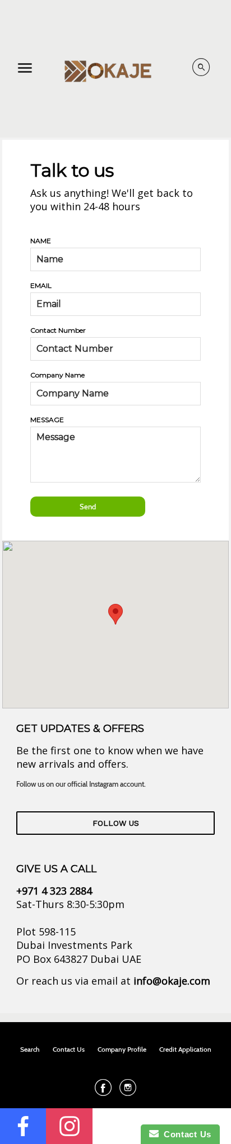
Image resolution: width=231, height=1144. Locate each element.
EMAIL (41, 285)
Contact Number (58, 330)
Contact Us (185, 1134)
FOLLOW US (116, 823)
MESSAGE (47, 419)
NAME (40, 241)
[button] (115, 614)
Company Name (57, 375)
